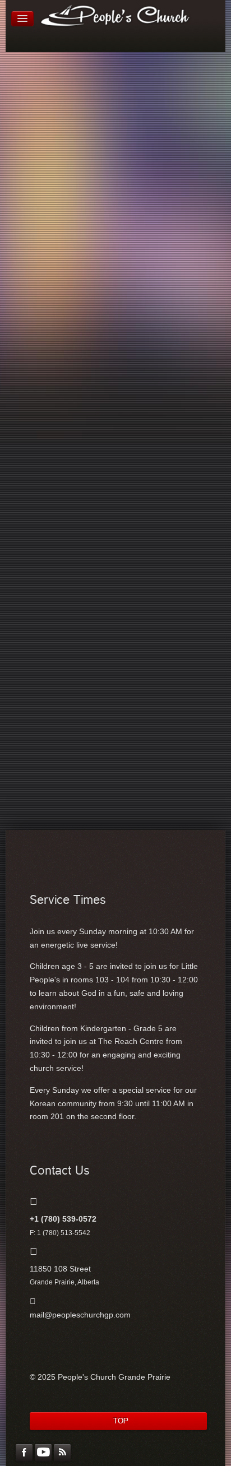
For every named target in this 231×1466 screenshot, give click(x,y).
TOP (120, 1421)
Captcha (48, 251)
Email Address (58, 209)
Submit (48, 322)
